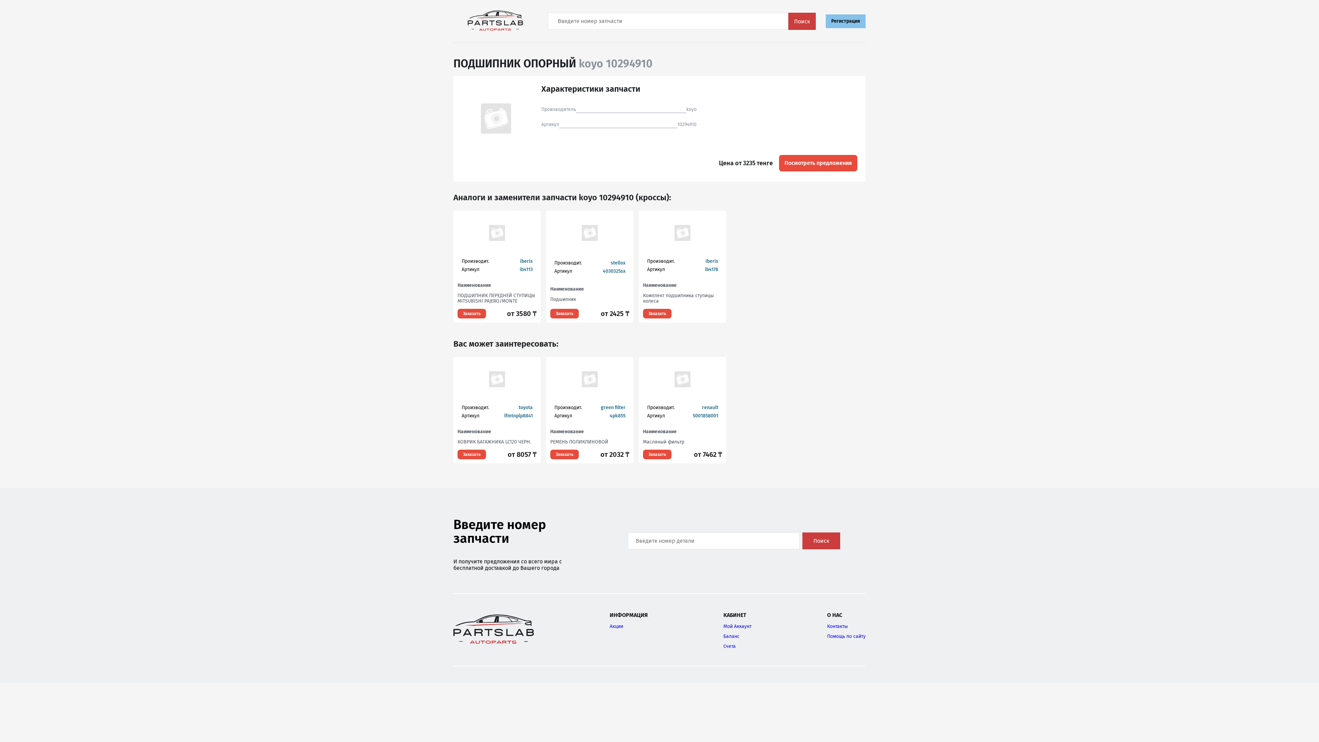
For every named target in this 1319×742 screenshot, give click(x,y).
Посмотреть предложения (818, 163)
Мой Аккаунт (737, 626)
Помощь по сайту (846, 636)
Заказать (472, 313)
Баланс (731, 636)
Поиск (802, 21)
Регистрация (845, 21)
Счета (729, 646)
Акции (616, 626)
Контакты (837, 626)
